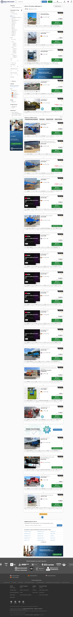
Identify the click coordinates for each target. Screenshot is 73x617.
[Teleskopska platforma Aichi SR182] (32, 38)
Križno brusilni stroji (65, 582)
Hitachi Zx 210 (40, 535)
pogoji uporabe (36, 614)
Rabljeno (14, 101)
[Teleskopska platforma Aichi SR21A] (32, 129)
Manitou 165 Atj (49, 119)
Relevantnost (58, 6)
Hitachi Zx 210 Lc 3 (41, 540)
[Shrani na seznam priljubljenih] (61, 14)
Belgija (15, 95)
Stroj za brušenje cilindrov (29, 582)
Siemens (14, 23)
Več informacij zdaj (58, 429)
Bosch (13, 35)
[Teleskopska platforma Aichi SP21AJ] (32, 481)
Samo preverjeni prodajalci (16, 116)
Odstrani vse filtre (33, 9)
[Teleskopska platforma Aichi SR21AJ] (32, 86)
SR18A (14, 43)
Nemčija (15, 93)
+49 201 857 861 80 (51, 575)
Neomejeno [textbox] (14, 90)
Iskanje (44, 1)
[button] (71, 2)
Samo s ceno (14, 62)
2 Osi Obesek (14, 582)
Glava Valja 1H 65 (7, 582)
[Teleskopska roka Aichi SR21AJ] (32, 104)
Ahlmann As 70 (27, 533)
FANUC (14, 34)
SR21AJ (15, 45)
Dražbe (13, 107)
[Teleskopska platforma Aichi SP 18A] (32, 354)
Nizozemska (16, 94)
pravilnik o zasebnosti (29, 614)
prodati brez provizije (16, 143)
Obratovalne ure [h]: (14, 68)
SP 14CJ (15, 48)
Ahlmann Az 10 (27, 535)
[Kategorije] (16, 2)
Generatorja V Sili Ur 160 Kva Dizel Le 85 (53, 582)
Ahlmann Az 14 (27, 538)
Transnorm (14, 29)
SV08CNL (15, 57)
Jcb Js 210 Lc (53, 538)
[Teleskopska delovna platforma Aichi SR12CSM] (32, 56)
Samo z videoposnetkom (16, 113)
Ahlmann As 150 (27, 531)
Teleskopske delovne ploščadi (31, 119)
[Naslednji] (61, 117)
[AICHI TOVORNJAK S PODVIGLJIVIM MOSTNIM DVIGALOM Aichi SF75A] (32, 462)
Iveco (13, 24)
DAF (13, 27)
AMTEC (14, 31)
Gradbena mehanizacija (17, 7)
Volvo (13, 25)
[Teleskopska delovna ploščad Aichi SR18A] (32, 221)
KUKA (13, 21)
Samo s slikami (15, 112)
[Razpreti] (43, 29)
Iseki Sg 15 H (53, 531)
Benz (13, 18)
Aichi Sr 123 (26, 540)
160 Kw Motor (20, 582)
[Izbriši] (41, 2)
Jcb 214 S (52, 535)
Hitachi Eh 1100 (40, 531)
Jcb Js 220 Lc (53, 540)
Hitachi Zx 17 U (40, 533)
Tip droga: (12, 76)
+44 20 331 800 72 (15, 575)
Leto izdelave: (12, 64)
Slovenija (14, 86)
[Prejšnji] (25, 18)
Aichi (13, 16)
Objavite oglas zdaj (57, 77)
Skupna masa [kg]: (13, 72)
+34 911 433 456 (15, 577)
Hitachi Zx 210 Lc (40, 538)
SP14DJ (15, 52)
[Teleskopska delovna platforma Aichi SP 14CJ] (32, 500)
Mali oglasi (14, 106)
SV (13, 54)
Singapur (15, 97)
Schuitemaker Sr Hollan (16, 17)
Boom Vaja (42, 119)
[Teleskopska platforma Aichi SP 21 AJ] (32, 412)
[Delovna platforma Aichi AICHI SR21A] (32, 19)
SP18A (14, 51)
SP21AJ (14, 50)
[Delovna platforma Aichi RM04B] (32, 393)
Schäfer (14, 32)
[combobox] (16, 91)
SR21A (14, 44)
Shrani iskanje (44, 514)
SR (13, 41)
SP (13, 47)
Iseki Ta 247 (53, 533)
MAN (13, 28)
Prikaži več (43, 542)
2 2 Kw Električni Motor (40, 582)
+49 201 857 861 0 (33, 575)
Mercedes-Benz (15, 20)
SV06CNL (15, 55)
